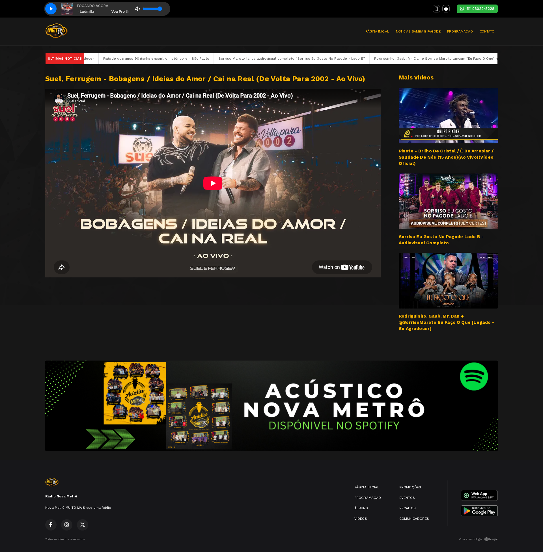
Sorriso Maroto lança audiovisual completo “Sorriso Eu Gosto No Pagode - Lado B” (245, 59)
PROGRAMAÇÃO (460, 31)
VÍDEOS (360, 519)
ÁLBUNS (361, 508)
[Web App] (436, 8)
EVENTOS (407, 498)
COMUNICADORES (414, 519)
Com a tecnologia (470, 539)
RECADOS (407, 508)
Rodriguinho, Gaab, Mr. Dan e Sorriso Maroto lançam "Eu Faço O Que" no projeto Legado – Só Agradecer (419, 59)
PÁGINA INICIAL (377, 31)
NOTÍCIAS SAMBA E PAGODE (418, 31)
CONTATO (487, 31)
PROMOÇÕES (410, 487)
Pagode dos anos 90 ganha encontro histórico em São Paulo (110, 59)
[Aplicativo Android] (446, 8)
